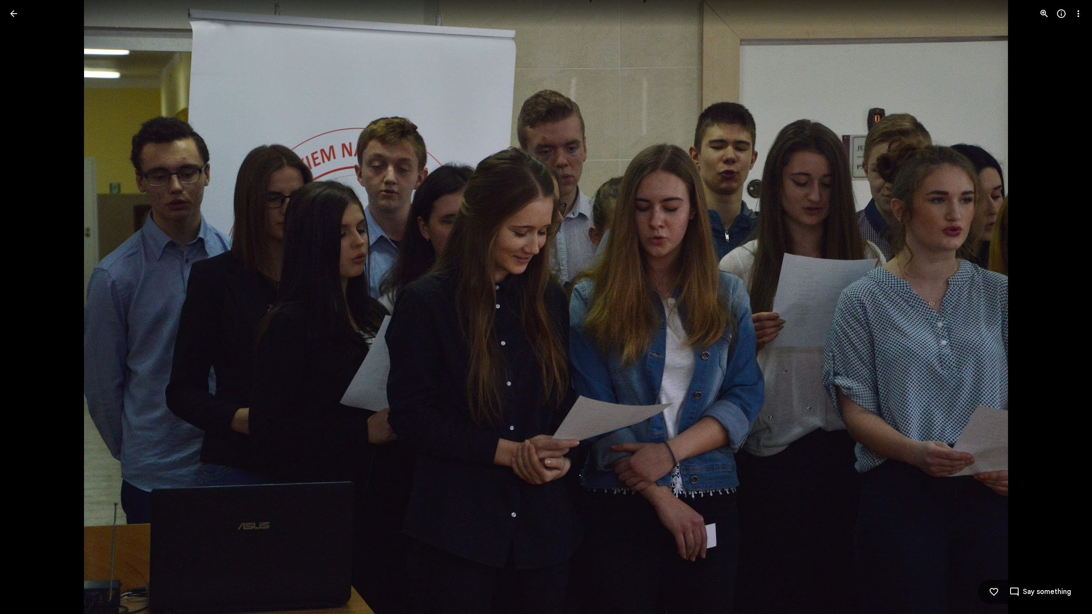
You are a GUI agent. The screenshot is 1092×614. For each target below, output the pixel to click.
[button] (24, 307)
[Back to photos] (13, 13)
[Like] (994, 592)
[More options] (1078, 13)
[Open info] (1061, 13)
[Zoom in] (1044, 13)
